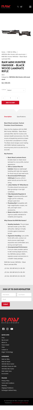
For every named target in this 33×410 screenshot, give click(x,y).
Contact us (5, 349)
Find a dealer (5, 345)
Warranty (4, 385)
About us (4, 342)
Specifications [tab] (21, 116)
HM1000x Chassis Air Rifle (9, 366)
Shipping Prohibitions (7, 388)
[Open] (30, 7)
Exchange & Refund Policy (9, 390)
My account (5, 340)
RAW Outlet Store (7, 371)
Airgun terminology (7, 352)
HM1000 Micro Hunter (8, 364)
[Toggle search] (18, 7)
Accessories (5, 373)
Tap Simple (25, 402)
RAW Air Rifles (11, 52)
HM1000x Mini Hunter (8, 369)
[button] (29, 20)
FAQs (3, 347)
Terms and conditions (8, 383)
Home (3, 52)
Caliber (4, 89)
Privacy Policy (5, 380)
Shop (3, 337)
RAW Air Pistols (6, 361)
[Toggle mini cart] (21, 7)
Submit (5, 304)
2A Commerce (16, 402)
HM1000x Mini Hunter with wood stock (14, 54)
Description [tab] (8, 116)
